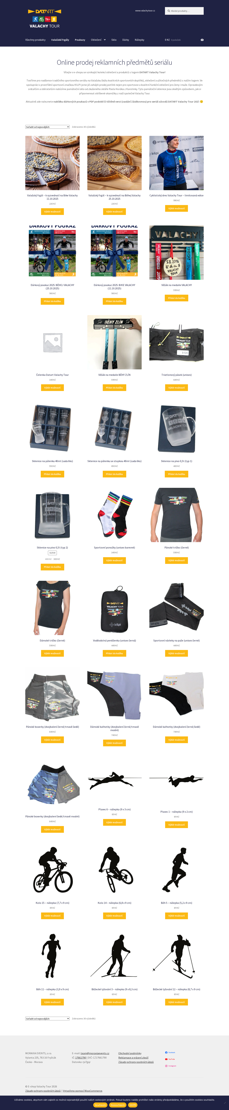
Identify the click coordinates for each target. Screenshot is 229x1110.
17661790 (80, 1057)
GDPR (133, 1105)
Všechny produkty (35, 39)
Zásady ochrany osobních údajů (136, 1062)
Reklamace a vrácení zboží (133, 1057)
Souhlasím (100, 1105)
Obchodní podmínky (129, 1053)
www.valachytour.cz (145, 10)
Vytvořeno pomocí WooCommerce (82, 1090)
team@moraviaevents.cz (95, 1053)
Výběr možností (52, 211)
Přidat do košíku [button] (52, 301)
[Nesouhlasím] (224, 1102)
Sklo (114, 39)
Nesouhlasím (118, 1105)
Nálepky (139, 39)
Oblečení (96, 39)
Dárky (125, 39)
